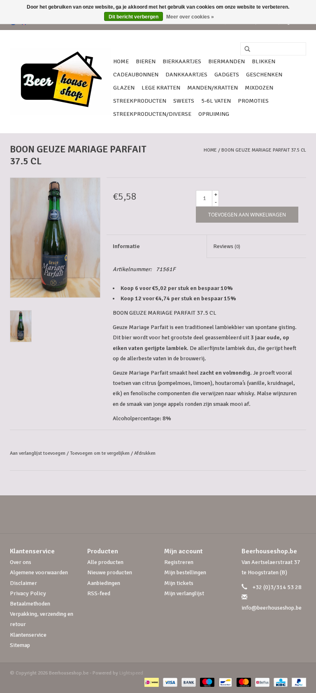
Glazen (124, 87)
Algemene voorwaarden (39, 572)
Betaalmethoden (30, 603)
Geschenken (264, 74)
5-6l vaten (216, 100)
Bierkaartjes (182, 61)
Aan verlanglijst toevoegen (37, 453)
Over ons (20, 562)
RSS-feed (98, 593)
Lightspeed (131, 673)
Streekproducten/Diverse (152, 114)
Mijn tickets (178, 583)
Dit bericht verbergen (133, 17)
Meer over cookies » (190, 17)
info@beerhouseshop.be (272, 607)
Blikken (263, 61)
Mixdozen (259, 87)
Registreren (178, 562)
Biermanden (226, 61)
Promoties (253, 100)
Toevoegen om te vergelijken (100, 453)
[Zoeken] (244, 49)
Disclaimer (23, 583)
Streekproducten (139, 100)
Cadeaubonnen (135, 74)
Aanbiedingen (103, 583)
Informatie (126, 246)
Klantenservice (28, 634)
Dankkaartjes (186, 74)
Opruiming (213, 114)
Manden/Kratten (212, 87)
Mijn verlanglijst (184, 593)
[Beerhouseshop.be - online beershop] (60, 81)
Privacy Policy (28, 593)
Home (121, 61)
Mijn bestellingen (185, 572)
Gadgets (226, 74)
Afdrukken (145, 453)
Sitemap (20, 645)
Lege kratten (161, 87)
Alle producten (105, 562)
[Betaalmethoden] (151, 682)
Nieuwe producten (109, 572)
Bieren (146, 61)
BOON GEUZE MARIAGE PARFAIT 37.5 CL (263, 150)
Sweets (183, 100)
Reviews (226, 246)
